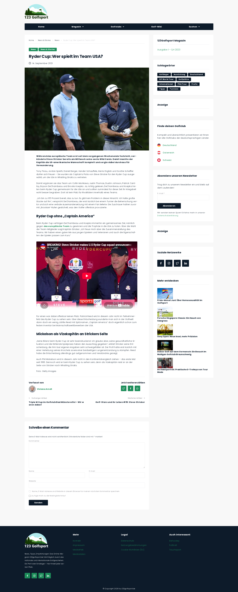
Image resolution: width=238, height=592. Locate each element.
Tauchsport (175, 549)
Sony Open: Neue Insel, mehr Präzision (177, 336)
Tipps (162, 89)
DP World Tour (166, 79)
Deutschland (196, 74)
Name (31, 471)
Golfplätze (183, 79)
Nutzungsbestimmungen (134, 545)
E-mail (92, 471)
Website (32, 481)
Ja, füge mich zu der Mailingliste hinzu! (48, 496)
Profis (195, 84)
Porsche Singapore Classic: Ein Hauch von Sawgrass (179, 319)
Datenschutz (127, 540)
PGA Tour (182, 84)
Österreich (168, 152)
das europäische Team (56, 226)
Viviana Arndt (44, 389)
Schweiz (167, 160)
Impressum (79, 545)
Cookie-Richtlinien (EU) (132, 549)
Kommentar (34, 441)
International (166, 84)
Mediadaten (79, 554)
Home (31, 40)
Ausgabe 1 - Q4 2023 (168, 49)
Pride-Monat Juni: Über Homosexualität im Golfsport (179, 301)
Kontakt (77, 540)
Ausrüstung (179, 74)
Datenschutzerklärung (167, 215)
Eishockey (174, 540)
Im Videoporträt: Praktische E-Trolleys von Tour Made (182, 371)
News (57, 40)
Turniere (174, 89)
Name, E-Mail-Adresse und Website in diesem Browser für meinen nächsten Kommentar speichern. (76, 491)
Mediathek (78, 549)
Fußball (173, 545)
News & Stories (44, 40)
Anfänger (164, 74)
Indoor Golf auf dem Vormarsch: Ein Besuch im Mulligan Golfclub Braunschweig (181, 353)
